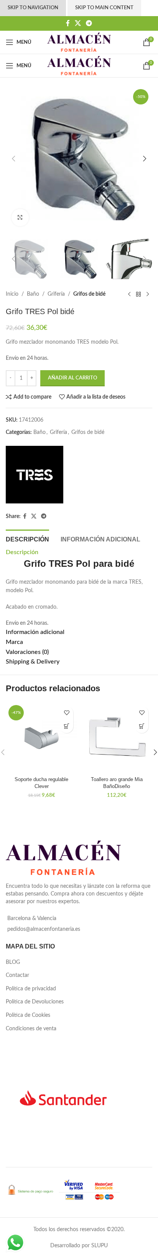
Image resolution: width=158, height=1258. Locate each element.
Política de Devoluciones (35, 1002)
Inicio (12, 294)
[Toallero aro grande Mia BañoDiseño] (116, 738)
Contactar (17, 975)
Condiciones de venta (31, 1028)
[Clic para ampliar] (20, 217)
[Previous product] (129, 294)
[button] (13, 158)
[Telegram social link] (89, 23)
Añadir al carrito (72, 378)
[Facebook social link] (67, 23)
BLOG (13, 962)
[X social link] (77, 23)
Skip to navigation (33, 7)
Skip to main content (104, 7)
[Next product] (147, 294)
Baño (33, 294)
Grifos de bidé (89, 294)
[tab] (27, 538)
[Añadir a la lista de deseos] (66, 713)
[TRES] (34, 474)
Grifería (56, 294)
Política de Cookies (28, 1015)
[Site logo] (79, 42)
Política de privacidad (31, 989)
